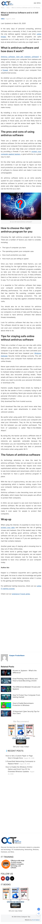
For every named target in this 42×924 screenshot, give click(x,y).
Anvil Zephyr (36, 920)
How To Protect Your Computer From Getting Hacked (26, 696)
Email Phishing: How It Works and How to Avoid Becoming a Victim (25, 680)
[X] (12, 878)
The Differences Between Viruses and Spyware (26, 688)
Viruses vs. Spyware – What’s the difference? (25, 671)
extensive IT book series (21, 594)
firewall (5, 70)
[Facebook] (7, 878)
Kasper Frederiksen (17, 655)
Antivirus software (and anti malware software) (20, 57)
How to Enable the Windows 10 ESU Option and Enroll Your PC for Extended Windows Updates (19, 769)
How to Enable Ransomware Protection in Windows (23, 704)
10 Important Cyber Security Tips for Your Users (26, 712)
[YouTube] (3, 878)
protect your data (8, 527)
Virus (8, 7)
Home (2, 7)
